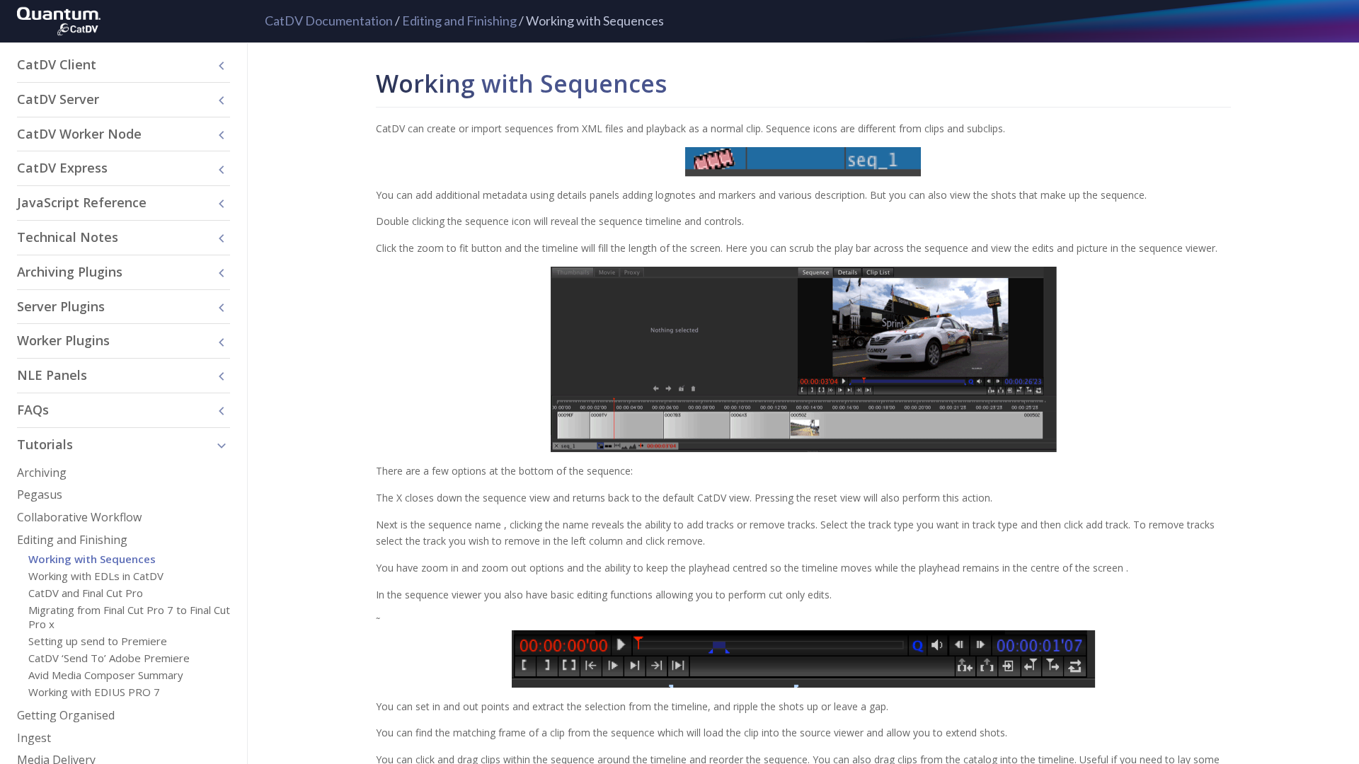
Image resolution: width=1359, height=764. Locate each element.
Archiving (42, 472)
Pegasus (39, 494)
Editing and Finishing (459, 20)
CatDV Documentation (329, 20)
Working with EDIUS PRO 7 (94, 692)
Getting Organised (66, 715)
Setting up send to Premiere (97, 641)
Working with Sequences (92, 559)
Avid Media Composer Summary (105, 675)
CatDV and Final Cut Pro (85, 593)
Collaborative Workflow (79, 517)
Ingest (34, 738)
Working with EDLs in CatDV (96, 576)
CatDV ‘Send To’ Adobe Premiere (109, 658)
